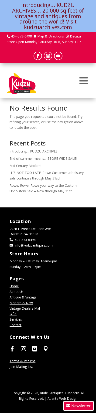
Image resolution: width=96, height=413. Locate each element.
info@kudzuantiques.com (34, 245)
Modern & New (21, 303)
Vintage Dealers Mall (25, 308)
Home (14, 286)
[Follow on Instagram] (48, 56)
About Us (17, 291)
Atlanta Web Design (62, 398)
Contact (15, 325)
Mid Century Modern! (25, 165)
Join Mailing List (21, 366)
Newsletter (81, 405)
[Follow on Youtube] (58, 56)
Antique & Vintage (23, 297)
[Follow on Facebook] (38, 56)
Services (16, 319)
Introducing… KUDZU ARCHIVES (34, 151)
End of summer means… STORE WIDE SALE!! (43, 158)
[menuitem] (83, 81)
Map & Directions (50, 36)
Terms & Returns (22, 361)
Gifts (13, 313)
